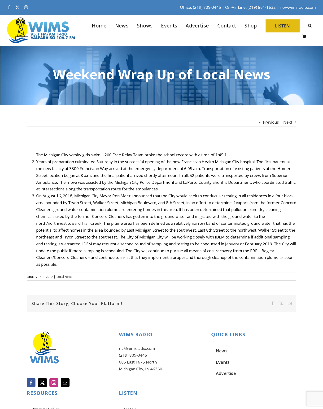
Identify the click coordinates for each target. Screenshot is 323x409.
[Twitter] (42, 382)
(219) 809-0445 (133, 355)
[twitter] (17, 7)
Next (287, 122)
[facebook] (9, 7)
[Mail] (65, 382)
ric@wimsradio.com (298, 7)
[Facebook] (31, 382)
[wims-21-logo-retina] (41, 19)
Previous (271, 122)
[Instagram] (53, 382)
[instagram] (26, 7)
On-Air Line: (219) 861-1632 (250, 7)
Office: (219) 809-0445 (200, 7)
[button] (310, 25)
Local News (64, 276)
